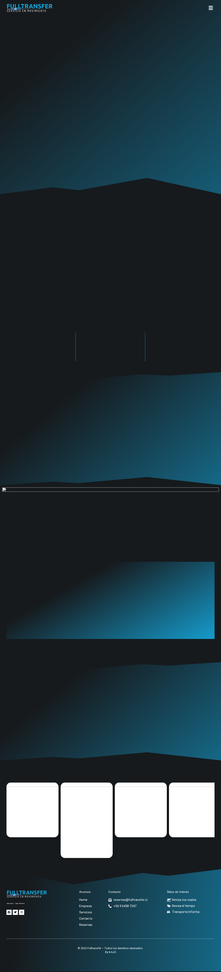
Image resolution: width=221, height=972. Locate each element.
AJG (113, 952)
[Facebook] (9, 912)
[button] (211, 8)
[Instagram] (21, 912)
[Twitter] (15, 912)
